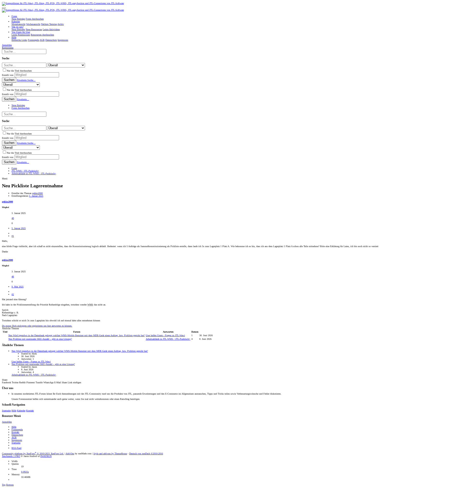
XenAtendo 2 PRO (11, 456)
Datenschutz (17, 434)
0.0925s (25, 471)
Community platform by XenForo (33, 453)
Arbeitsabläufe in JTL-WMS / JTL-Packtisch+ (168, 339)
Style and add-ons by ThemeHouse (110, 453)
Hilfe (14, 410)
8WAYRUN (46, 456)
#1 (13, 236)
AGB (14, 437)
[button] (4, 8)
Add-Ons (70, 453)
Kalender (21, 410)
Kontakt (30, 410)
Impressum (17, 440)
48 (13, 218)
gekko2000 (37, 193)
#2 (13, 294)
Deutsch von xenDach (146, 453)
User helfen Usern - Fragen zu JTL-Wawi (165, 335)
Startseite (6, 410)
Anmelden (7, 422)
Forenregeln (17, 429)
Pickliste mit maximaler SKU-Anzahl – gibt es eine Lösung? (40, 339)
